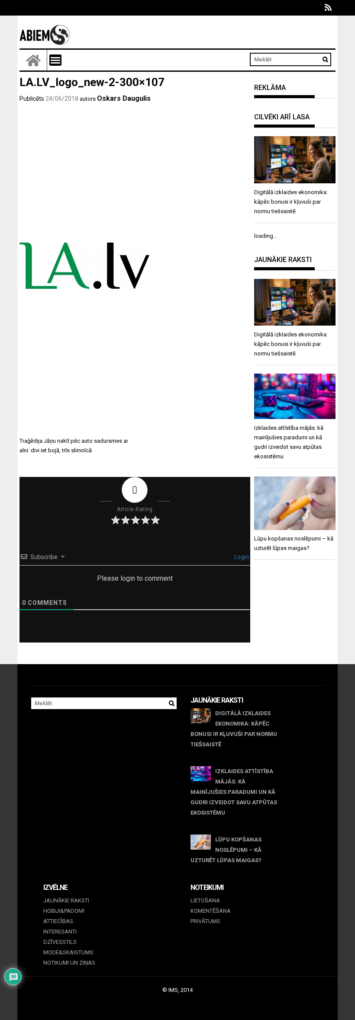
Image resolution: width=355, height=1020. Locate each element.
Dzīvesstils (60, 942)
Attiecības (58, 921)
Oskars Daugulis (124, 98)
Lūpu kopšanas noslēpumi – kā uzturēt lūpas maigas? (225, 849)
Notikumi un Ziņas (69, 962)
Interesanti (60, 931)
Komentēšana (210, 911)
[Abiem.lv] (33, 60)
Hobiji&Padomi (63, 911)
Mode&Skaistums (68, 952)
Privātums (205, 921)
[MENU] (55, 60)
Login (241, 556)
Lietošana (205, 900)
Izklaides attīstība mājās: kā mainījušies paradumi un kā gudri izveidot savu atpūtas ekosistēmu (233, 792)
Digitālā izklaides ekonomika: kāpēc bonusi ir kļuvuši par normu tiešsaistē (233, 729)
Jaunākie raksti (66, 900)
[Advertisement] (134, 177)
